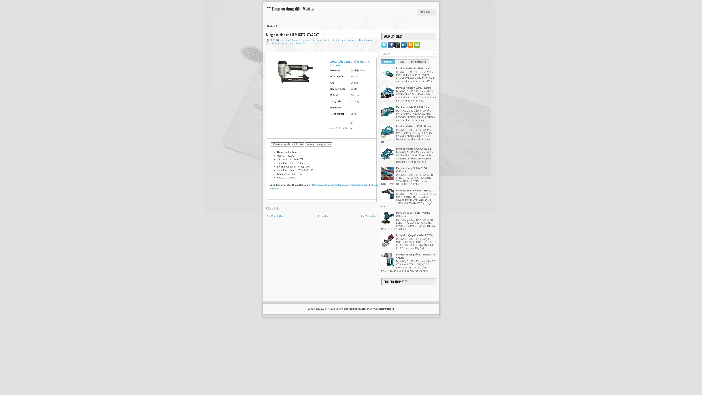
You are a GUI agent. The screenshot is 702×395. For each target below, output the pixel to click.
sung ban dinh (309, 40)
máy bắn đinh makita (290, 40)
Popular (388, 62)
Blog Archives (418, 62)
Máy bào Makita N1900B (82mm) (413, 87)
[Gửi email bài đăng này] (267, 208)
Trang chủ (424, 12)
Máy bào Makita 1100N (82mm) (413, 107)
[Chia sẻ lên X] (274, 208)
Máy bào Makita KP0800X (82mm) (414, 148)
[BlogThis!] (271, 208)
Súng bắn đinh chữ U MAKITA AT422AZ (292, 35)
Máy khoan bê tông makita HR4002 (414, 190)
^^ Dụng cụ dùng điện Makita (290, 8)
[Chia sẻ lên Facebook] (278, 208)
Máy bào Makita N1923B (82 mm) (414, 126)
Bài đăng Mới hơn (275, 216)
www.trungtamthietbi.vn (382, 308)
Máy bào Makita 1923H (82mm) (413, 68)
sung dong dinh (280, 43)
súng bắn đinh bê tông (328, 40)
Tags (401, 62)
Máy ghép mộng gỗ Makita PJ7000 (414, 235)
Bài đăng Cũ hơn (369, 216)
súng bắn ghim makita (351, 40)
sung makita (294, 43)
